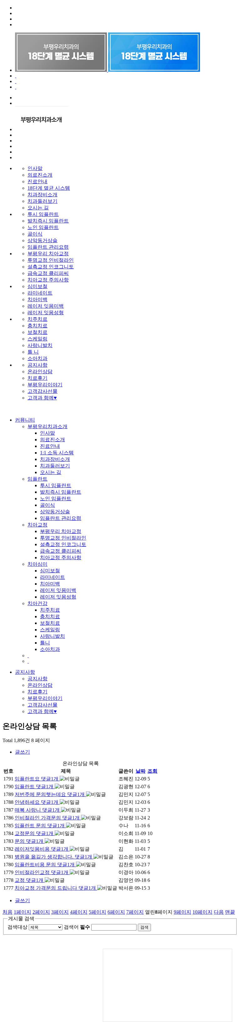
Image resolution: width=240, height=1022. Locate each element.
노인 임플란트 (43, 227)
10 (202, 912)
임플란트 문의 (40, 825)
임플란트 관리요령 (48, 247)
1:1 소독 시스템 (57, 452)
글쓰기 (22, 752)
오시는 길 (38, 207)
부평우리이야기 (45, 384)
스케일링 (38, 338)
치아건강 (38, 603)
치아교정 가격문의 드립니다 (55, 888)
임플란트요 (36, 778)
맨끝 (230, 912)
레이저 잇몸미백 (46, 306)
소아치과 (38, 358)
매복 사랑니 (37, 810)
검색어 (77, 927)
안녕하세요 (36, 802)
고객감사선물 (43, 391)
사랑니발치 (40, 345)
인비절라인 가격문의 (47, 817)
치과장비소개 (43, 194)
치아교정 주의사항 (48, 279)
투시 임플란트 (43, 214)
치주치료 (38, 319)
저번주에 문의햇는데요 (50, 794)
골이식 (35, 234)
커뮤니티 (25, 420)
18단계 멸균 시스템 (49, 188)
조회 (153, 771)
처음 (7, 912)
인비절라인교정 (41, 872)
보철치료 (38, 332)
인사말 (35, 168)
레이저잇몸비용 (41, 849)
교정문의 (34, 833)
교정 (29, 880)
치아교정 (38, 524)
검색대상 (18, 927)
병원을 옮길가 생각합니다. (53, 856)
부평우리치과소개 (48, 426)
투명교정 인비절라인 (51, 260)
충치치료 (38, 325)
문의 (29, 841)
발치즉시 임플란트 (48, 220)
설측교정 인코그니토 (51, 266)
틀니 (45, 642)
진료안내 (38, 181)
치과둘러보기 (43, 201)
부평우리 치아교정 (48, 253)
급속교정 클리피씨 (48, 273)
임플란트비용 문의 (45, 864)
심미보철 (38, 286)
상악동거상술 (43, 240)
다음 (219, 912)
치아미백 (38, 299)
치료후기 (38, 378)
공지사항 (38, 365)
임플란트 (38, 479)
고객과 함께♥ (42, 397)
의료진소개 (40, 175)
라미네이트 (40, 293)
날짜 (141, 771)
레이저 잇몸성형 (46, 312)
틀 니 (33, 352)
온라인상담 (40, 371)
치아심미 (38, 564)
